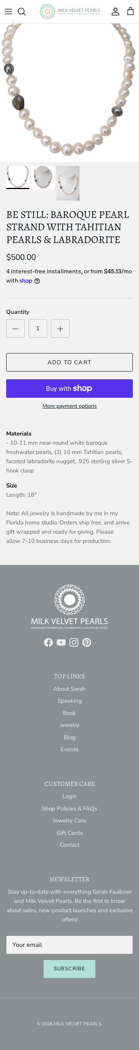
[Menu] (8, 11)
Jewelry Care (69, 820)
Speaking (70, 701)
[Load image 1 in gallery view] (69, 92)
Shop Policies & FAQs (69, 808)
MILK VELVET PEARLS (77, 1024)
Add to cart (69, 362)
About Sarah (69, 689)
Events (69, 749)
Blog (70, 737)
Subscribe (69, 968)
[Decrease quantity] (15, 328)
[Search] (25, 11)
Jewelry (70, 725)
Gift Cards (70, 833)
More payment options (69, 406)
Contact (70, 845)
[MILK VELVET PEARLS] (70, 11)
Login (70, 796)
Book (69, 713)
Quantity (17, 312)
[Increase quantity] (60, 328)
